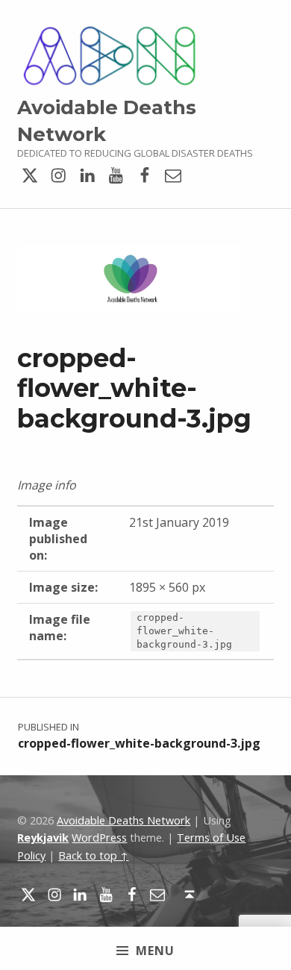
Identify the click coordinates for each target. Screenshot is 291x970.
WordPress (99, 837)
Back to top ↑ (93, 855)
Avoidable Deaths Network (123, 820)
